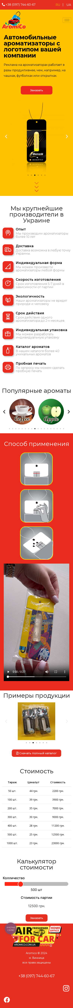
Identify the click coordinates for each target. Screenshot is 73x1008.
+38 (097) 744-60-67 (21, 4)
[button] (6, 136)
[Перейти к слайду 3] (34, 175)
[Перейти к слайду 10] (38, 428)
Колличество (14, 878)
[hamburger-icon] (67, 20)
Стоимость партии (36, 898)
